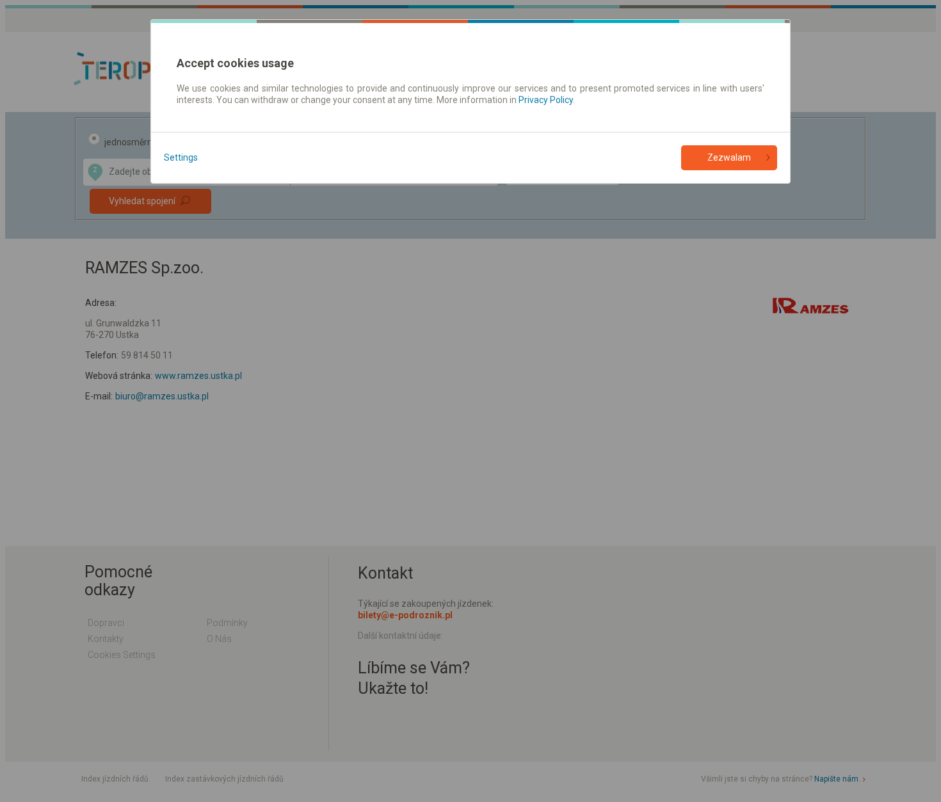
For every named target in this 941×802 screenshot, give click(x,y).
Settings (181, 157)
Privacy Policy (546, 100)
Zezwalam (729, 157)
